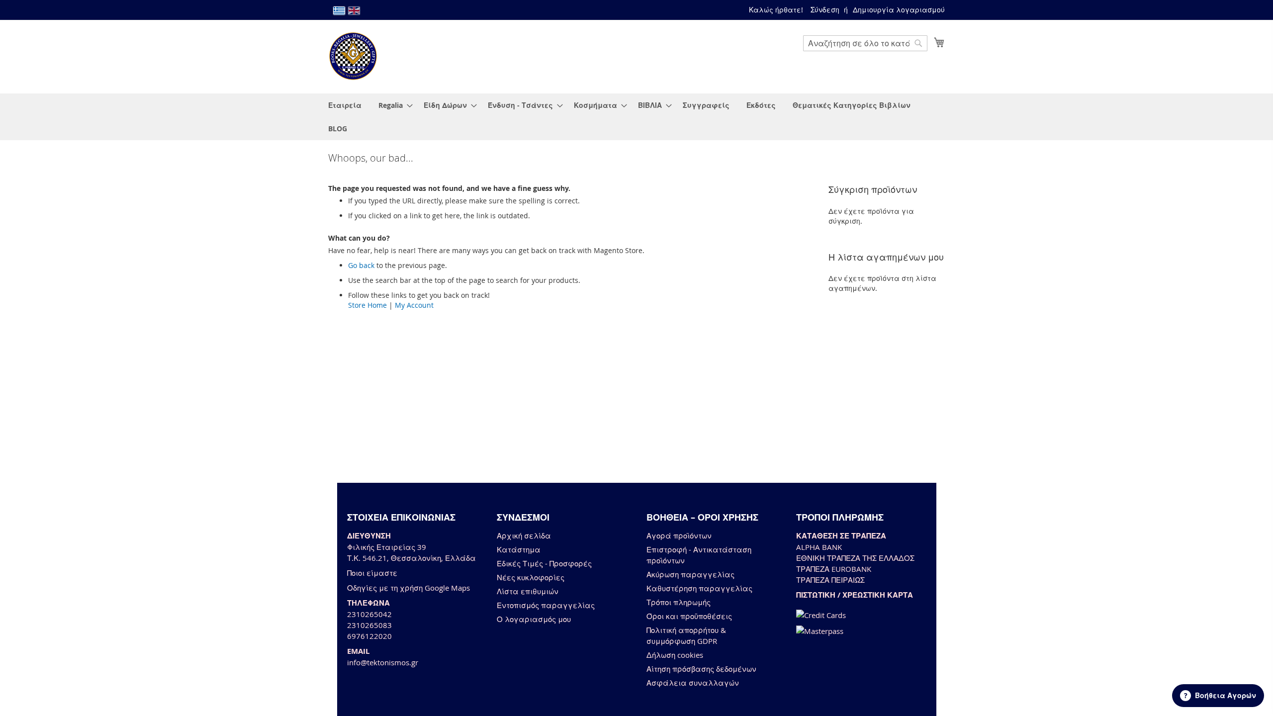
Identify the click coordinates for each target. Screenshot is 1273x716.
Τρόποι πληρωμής (678, 602)
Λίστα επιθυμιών (527, 591)
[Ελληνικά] (339, 10)
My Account (414, 305)
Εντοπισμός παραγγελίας (546, 605)
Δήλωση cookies (674, 655)
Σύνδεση (825, 9)
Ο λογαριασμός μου (534, 619)
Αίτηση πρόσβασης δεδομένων (701, 669)
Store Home (367, 305)
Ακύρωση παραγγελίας (690, 574)
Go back (361, 265)
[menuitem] (344, 105)
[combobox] (865, 43)
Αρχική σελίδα (524, 535)
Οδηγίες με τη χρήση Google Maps (408, 588)
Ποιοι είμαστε (372, 573)
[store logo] (353, 56)
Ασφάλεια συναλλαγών (692, 683)
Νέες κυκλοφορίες (530, 577)
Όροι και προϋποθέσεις (689, 616)
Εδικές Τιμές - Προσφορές (544, 563)
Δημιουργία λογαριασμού (899, 9)
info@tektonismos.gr (382, 662)
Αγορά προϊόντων (679, 535)
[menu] (636, 116)
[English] (354, 10)
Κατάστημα (519, 549)
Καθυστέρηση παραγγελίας (699, 588)
